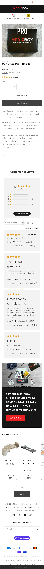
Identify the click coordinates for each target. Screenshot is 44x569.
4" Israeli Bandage (28, 461)
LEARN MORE (15, 418)
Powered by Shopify (22, 557)
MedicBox (12, 557)
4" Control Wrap (9, 461)
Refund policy (36, 557)
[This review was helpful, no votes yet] (31, 246)
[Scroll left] (3, 17)
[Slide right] (27, 487)
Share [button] (7, 155)
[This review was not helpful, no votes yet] (34, 246)
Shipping (5, 72)
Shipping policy (35, 561)
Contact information (15, 564)
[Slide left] (17, 487)
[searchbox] (12, 223)
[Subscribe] (37, 529)
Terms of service (22, 561)
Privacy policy (10, 561)
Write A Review (22, 214)
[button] (22, 567)
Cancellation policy (31, 564)
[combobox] (32, 228)
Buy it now (22, 103)
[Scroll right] (41, 17)
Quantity (5, 82)
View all (22, 494)
